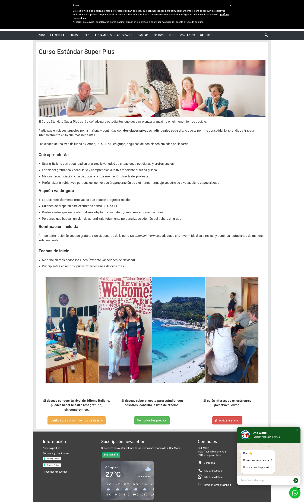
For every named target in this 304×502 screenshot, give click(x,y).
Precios (159, 35)
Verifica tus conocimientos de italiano (76, 420)
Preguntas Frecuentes (55, 471)
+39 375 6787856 (213, 477)
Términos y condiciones (56, 453)
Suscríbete (111, 454)
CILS (87, 35)
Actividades (124, 35)
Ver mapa (209, 462)
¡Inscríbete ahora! (227, 420)
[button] (297, 430)
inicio (42, 35)
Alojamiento (103, 35)
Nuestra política (51, 448)
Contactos (187, 35)
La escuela (57, 35)
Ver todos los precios (152, 420)
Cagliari (143, 35)
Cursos (74, 35)
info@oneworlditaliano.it (217, 484)
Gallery (205, 35)
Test (172, 35)
